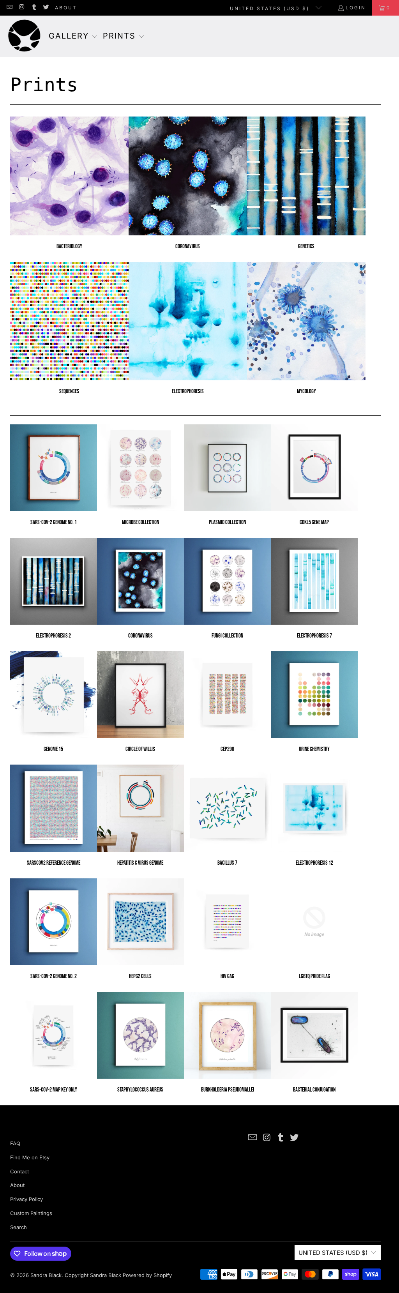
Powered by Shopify (147, 1275)
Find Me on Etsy (29, 1157)
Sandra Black (46, 1275)
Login (356, 8)
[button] (73, 36)
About (66, 8)
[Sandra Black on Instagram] (21, 8)
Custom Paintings (31, 1213)
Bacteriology (69, 183)
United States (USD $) (271, 8)
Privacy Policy (26, 1199)
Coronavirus (188, 183)
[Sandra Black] (24, 36)
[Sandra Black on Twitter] (45, 8)
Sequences (69, 328)
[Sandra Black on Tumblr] (33, 8)
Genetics (306, 183)
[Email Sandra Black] (9, 8)
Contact (19, 1171)
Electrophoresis (188, 328)
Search (18, 1227)
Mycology (306, 328)
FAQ (15, 1143)
